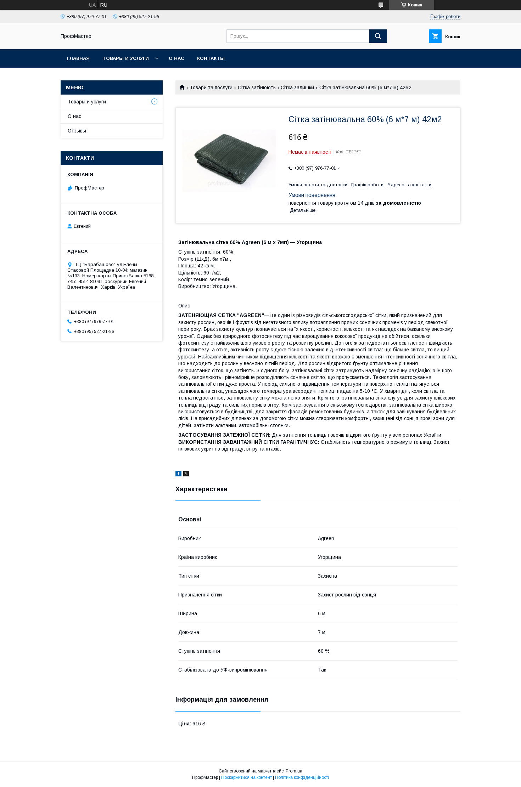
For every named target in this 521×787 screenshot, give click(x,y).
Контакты (211, 58)
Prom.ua (294, 771)
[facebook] (178, 474)
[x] (186, 474)
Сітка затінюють (257, 87)
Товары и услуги (125, 58)
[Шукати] (378, 36)
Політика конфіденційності (302, 777)
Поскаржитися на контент (246, 777)
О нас (176, 58)
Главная (78, 58)
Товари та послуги (211, 87)
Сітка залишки (297, 87)
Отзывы (77, 131)
